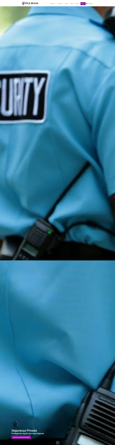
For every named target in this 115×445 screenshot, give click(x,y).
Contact (77, 3)
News (72, 3)
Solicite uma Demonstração (21, 437)
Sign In (83, 3)
